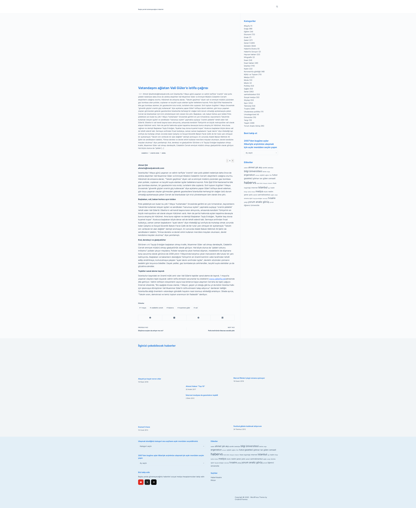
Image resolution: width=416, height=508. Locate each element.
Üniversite (248, 117)
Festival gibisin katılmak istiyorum (247, 426)
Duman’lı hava (144, 427)
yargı (246, 202)
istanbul (262, 187)
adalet (246, 168)
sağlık (272, 195)
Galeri (246, 40)
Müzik (246, 83)
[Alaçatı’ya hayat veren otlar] (160, 362)
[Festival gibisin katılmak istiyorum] (255, 408)
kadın (273, 188)
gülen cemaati (269, 178)
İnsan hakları (249, 63)
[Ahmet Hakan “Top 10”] (208, 366)
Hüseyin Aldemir (267, 183)
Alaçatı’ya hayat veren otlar (149, 379)
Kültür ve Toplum (251, 74)
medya (259, 191)
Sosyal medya (249, 97)
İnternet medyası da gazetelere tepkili (202, 395)
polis (251, 195)
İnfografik (248, 57)
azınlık (265, 168)
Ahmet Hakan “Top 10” (195, 386)
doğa (268, 171)
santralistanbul (250, 94)
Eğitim (246, 32)
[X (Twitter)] (174, 317)
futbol (274, 175)
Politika (247, 86)
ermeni (257, 175)
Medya (246, 77)
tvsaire (271, 198)
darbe (264, 171)
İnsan (246, 60)
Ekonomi (247, 34)
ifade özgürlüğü (245, 455)
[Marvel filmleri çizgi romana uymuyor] (255, 362)
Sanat (246, 91)
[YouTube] (141, 482)
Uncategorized (250, 114)
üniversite (255, 205)
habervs (170, 308)
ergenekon (249, 175)
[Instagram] (154, 482)
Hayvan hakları (250, 54)
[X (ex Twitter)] (147, 482)
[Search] (277, 6)
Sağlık (246, 89)
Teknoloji (247, 106)
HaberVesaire (216, 477)
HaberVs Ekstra (250, 49)
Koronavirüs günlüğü (252, 71)
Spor (246, 103)
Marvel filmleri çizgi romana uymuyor (249, 378)
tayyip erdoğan (257, 198)
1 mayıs (142, 308)
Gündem (247, 46)
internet (254, 188)
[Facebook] (150, 317)
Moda (246, 80)
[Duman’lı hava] (160, 408)
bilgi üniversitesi (253, 171)
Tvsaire (247, 109)
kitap (245, 192)
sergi (276, 195)
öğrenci (247, 205)
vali (195, 308)
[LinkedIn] (222, 317)
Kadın (246, 69)
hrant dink (259, 183)
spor (251, 198)
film (271, 175)
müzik (265, 192)
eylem (262, 175)
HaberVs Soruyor (251, 52)
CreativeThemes (241, 499)
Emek (246, 37)
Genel (164, 153)
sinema (246, 198)
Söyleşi (247, 100)
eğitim (267, 175)
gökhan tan (257, 178)
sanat (255, 195)
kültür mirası (251, 192)
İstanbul (247, 66)
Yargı (246, 120)
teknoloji (265, 198)
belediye (270, 168)
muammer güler (184, 308)
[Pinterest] (198, 317)
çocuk (272, 202)
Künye (213, 480)
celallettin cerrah (156, 308)
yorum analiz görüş (258, 201)
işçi (269, 188)
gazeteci (248, 178)
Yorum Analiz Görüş (252, 126)
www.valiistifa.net (217, 279)
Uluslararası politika (252, 111)
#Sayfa (247, 26)
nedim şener (236, 459)
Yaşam (246, 123)
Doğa (246, 29)
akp (260, 167)
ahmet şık (253, 167)
